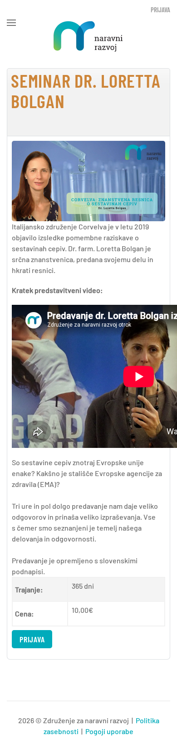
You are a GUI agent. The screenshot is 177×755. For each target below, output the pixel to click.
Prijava (160, 9)
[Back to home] (88, 36)
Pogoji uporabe (109, 731)
